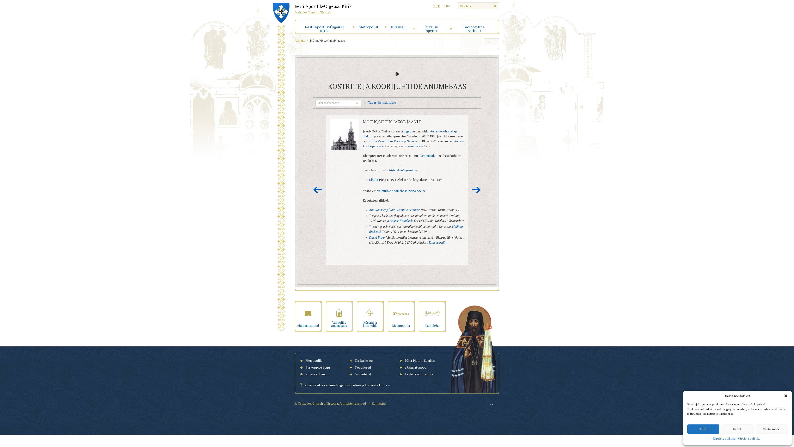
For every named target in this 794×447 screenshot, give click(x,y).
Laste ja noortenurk (419, 374)
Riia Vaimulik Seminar (405, 210)
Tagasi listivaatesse (382, 102)
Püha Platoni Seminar (420, 360)
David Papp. (377, 237)
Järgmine (476, 190)
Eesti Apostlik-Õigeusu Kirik (324, 28)
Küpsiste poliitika (724, 438)
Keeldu (737, 429)
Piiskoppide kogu (318, 367)
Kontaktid (379, 403)
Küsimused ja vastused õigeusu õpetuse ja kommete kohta (346, 385)
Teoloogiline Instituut (474, 28)
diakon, (368, 136)
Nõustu (703, 429)
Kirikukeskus (364, 360)
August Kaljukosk (401, 221)
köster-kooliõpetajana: (404, 170)
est (436, 6)
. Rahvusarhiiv (436, 242)
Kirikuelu (399, 26)
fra (447, 6)
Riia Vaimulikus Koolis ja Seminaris (396, 141)
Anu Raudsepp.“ (379, 210)
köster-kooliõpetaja (443, 131)
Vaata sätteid (771, 429)
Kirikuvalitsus (315, 374)
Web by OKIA (490, 405)
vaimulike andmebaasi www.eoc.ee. (402, 191)
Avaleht (300, 40)
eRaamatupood (415, 367)
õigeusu (409, 131)
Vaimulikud (363, 374)
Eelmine (317, 190)
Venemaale (415, 146)
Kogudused (363, 367)
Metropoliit (368, 26)
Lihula (374, 180)
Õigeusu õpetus (431, 28)
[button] (786, 396)
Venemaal (427, 156)
